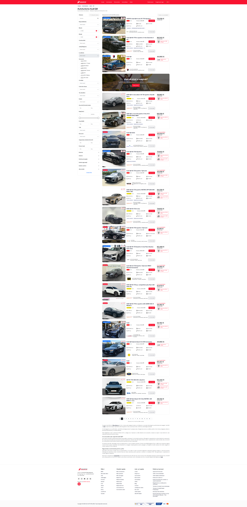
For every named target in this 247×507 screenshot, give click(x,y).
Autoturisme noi (120, 487)
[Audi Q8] (113, 63)
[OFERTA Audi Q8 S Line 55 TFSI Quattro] (113, 25)
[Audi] (113, 329)
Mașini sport (119, 481)
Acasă (102, 2)
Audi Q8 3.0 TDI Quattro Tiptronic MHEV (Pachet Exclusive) (138, 266)
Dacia (102, 489)
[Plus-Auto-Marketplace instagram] (81, 478)
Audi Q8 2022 (130, 133)
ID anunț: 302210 (139, 363)
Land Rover (103, 491)
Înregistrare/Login (160, 2)
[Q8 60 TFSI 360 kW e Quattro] (113, 386)
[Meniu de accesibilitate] (79, 484)
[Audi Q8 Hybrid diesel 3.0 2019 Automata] (113, 348)
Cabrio (85, 61)
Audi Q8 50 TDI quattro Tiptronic (136, 171)
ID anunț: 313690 (139, 229)
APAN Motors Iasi (133, 31)
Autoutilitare (125, 2)
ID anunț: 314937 (139, 41)
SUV (85, 72)
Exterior (81, 152)
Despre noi (137, 473)
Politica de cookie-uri (157, 477)
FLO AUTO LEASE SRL (133, 69)
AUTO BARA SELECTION (136, 278)
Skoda (102, 485)
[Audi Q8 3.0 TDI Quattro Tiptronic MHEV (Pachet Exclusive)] (113, 272)
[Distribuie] (122, 18)
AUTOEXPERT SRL (136, 334)
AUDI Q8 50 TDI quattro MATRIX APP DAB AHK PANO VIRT (140, 190)
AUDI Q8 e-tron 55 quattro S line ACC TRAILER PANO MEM (138, 114)
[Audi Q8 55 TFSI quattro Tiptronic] (113, 234)
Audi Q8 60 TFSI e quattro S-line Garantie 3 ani (140, 38)
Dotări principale (83, 159)
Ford (102, 483)
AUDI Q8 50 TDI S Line (133, 209)
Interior (81, 155)
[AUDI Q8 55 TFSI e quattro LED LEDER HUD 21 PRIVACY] (113, 310)
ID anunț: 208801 (139, 172)
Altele (131, 2)
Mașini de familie (120, 479)
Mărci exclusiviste (120, 471)
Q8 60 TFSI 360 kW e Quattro (135, 380)
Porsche (103, 479)
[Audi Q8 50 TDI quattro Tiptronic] (113, 177)
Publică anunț (150, 2)
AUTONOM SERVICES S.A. (138, 145)
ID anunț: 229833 (139, 134)
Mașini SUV (118, 477)
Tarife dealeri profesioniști (158, 475)
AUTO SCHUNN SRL (134, 259)
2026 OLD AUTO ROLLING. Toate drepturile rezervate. (95, 503)
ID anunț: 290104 (140, 98)
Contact (136, 485)
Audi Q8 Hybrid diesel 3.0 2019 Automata (139, 342)
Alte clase (86, 77)
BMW (102, 471)
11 (144, 418)
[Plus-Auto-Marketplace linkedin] (90, 478)
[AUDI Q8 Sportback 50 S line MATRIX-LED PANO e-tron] (113, 405)
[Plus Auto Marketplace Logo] (82, 2)
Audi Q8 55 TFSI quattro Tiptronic (136, 228)
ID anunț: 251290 (139, 344)
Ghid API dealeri (138, 493)
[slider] (80, 118)
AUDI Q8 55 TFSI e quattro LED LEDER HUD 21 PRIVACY (140, 304)
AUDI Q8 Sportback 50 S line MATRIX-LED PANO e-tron (139, 400)
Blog (136, 483)
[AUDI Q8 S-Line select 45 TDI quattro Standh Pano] (113, 101)
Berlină (85, 68)
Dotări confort (82, 165)
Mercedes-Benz (104, 473)
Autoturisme (109, 2)
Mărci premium (119, 473)
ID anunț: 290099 (140, 117)
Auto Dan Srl (135, 354)
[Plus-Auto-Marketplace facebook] (79, 478)
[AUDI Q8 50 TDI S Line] (113, 215)
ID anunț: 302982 (139, 58)
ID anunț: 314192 (139, 153)
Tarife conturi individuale (158, 473)
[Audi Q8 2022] (113, 139)
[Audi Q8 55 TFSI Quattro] (113, 158)
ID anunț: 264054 (140, 288)
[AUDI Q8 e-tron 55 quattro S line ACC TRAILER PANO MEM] (113, 120)
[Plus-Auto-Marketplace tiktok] (87, 478)
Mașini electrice (119, 485)
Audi (91, 6)
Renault (102, 481)
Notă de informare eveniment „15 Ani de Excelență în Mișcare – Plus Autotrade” (161, 495)
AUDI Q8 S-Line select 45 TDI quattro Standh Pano (140, 95)
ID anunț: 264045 (140, 307)
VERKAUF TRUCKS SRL (136, 182)
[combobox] (89, 24)
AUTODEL (133, 240)
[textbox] (90, 31)
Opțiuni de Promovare (157, 471)
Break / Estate (87, 70)
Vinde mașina (138, 491)
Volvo (102, 487)
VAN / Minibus (87, 75)
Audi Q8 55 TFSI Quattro (134, 152)
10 (142, 418)
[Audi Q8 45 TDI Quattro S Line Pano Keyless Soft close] (113, 253)
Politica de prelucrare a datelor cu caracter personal (160, 480)
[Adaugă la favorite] (124, 18)
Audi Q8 (128, 56)
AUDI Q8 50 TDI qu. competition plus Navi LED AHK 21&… (140, 285)
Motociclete (117, 2)
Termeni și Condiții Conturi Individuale (161, 486)
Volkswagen (103, 477)
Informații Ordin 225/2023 (158, 491)
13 (149, 418)
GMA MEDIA (133, 392)
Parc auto (137, 489)
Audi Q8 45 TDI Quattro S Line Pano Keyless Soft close (139, 247)
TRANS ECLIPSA (135, 373)
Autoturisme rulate (120, 489)
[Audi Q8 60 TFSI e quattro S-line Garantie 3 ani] (113, 44)
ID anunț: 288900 (139, 250)
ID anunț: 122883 (139, 20)
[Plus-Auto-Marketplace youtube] (84, 478)
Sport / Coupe (87, 63)
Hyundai (102, 493)
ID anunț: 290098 (140, 193)
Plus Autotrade (136, 50)
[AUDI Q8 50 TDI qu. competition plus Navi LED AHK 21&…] (113, 291)
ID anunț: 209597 (140, 382)
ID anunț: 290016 (140, 210)
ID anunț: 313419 (139, 325)
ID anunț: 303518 (140, 402)
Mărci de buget (119, 475)
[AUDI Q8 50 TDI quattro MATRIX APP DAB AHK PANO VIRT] (113, 196)
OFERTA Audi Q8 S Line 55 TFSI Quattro (138, 18)
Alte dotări (81, 169)
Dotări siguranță (83, 162)
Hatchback (86, 65)
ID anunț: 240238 (139, 269)
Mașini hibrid (119, 483)
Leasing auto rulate (139, 487)
